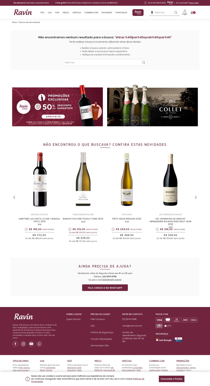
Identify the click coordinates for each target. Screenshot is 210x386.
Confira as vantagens (124, 204)
